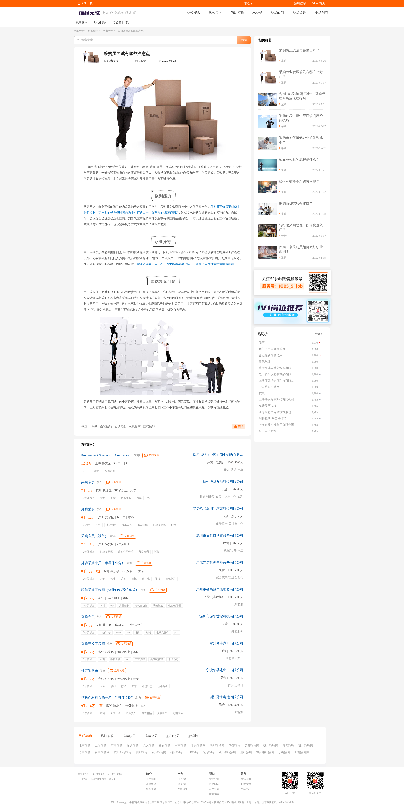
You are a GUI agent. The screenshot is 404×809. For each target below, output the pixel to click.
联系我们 (183, 783)
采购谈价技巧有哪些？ (296, 203)
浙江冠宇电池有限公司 (226, 697)
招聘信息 (300, 3)
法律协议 (151, 783)
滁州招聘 (84, 752)
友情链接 (183, 789)
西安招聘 (164, 745)
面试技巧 (106, 426)
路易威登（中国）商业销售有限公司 (218, 454)
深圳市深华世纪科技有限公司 (221, 616)
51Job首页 (318, 3)
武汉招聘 (148, 745)
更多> (319, 334)
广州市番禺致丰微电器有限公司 (219, 589)
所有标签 (93, 30)
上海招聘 (100, 745)
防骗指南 (214, 794)
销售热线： (84, 773)
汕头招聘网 (198, 745)
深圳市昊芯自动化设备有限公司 (219, 535)
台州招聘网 (102, 752)
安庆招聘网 (159, 752)
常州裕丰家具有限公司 (226, 643)
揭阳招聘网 (217, 745)
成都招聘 (234, 745)
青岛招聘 (288, 745)
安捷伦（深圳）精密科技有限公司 (218, 508)
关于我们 (151, 778)
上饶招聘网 (301, 752)
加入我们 (183, 778)
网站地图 (246, 778)
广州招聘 (116, 745)
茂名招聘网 (252, 745)
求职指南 (135, 426)
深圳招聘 (132, 745)
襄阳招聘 (141, 752)
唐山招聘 (246, 752)
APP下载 (87, 3)
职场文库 (299, 12)
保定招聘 (208, 752)
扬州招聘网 (270, 745)
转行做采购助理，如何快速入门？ (301, 227)
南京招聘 (180, 745)
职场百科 (277, 12)
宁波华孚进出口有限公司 (224, 670)
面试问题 (120, 426)
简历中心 (246, 789)
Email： (86, 778)
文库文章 (79, 30)
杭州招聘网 (305, 745)
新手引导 (214, 789)
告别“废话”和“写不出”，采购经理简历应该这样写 (302, 96)
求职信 (257, 12)
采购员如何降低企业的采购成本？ (301, 140)
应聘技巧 (149, 426)
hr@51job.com (98, 778)
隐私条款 (151, 789)
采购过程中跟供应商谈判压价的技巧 (301, 118)
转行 (284, 235)
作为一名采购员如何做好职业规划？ (301, 249)
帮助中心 (214, 778)
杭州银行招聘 (122, 752)
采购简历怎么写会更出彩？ (299, 50)
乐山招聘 (284, 752)
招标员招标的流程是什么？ (299, 159)
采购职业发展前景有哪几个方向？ (301, 74)
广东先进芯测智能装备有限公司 (219, 562)
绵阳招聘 (176, 752)
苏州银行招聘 (227, 752)
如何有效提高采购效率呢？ (299, 181)
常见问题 (214, 783)
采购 (94, 426)
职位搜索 (193, 12)
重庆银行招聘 (265, 752)
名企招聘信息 (121, 22)
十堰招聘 (192, 752)
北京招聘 (84, 745)
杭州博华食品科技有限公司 (223, 481)
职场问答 (321, 12)
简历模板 (237, 12)
